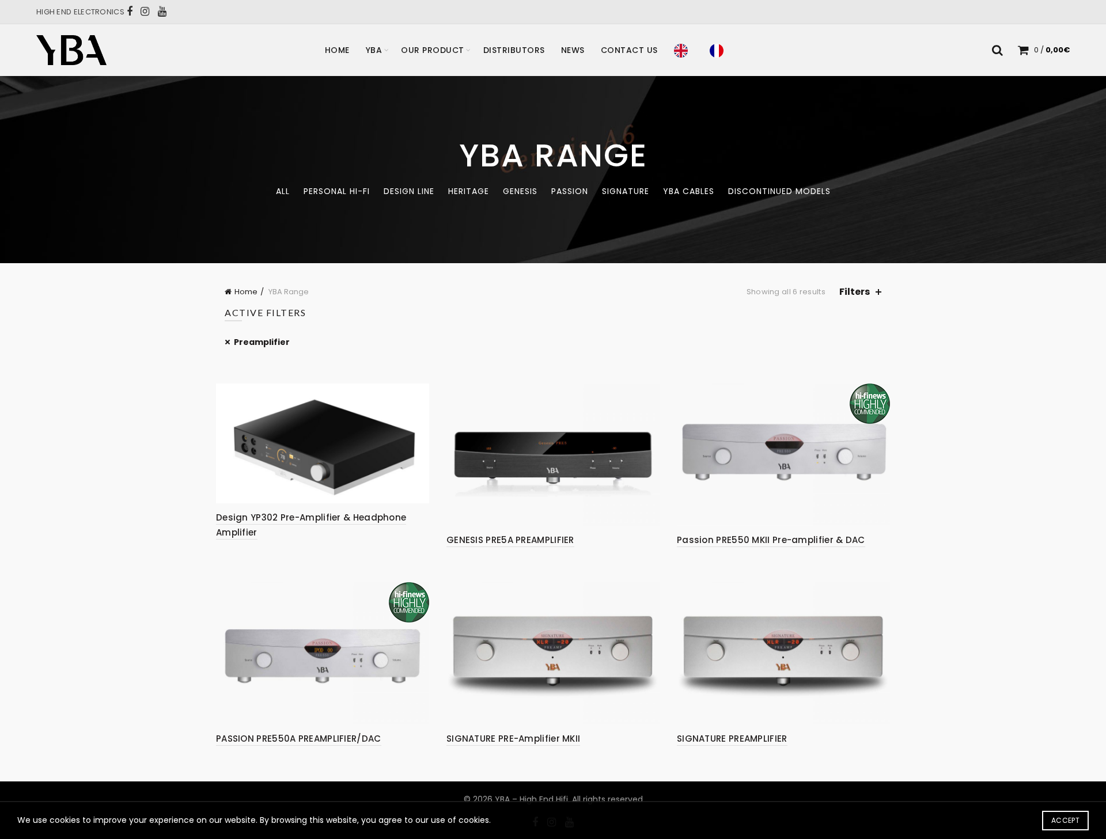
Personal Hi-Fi (337, 191)
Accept (1065, 820)
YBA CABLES (688, 191)
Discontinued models (779, 191)
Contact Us (629, 50)
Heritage (468, 191)
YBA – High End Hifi (531, 799)
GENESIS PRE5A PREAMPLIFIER (510, 540)
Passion (569, 191)
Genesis (520, 191)
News (573, 50)
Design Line (409, 191)
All (283, 191)
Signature (625, 191)
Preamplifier (262, 342)
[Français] (719, 50)
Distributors (514, 50)
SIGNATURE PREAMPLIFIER (732, 738)
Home (337, 50)
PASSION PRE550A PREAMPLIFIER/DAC (298, 738)
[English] (683, 50)
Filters (854, 291)
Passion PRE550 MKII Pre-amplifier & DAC (771, 540)
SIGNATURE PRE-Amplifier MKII (513, 738)
